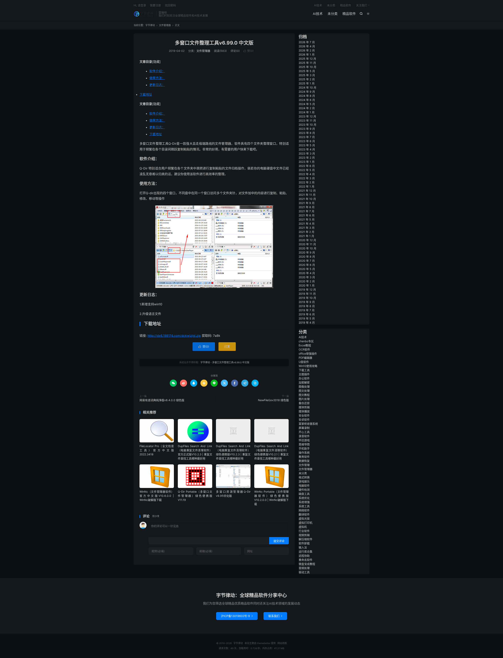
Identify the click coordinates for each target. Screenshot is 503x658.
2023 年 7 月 (307, 137)
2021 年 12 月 (307, 190)
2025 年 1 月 (307, 83)
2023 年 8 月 (307, 133)
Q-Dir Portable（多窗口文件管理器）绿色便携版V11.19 (195, 496)
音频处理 (304, 568)
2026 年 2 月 (307, 50)
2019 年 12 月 (307, 289)
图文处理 (304, 390)
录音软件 (304, 436)
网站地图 (282, 643)
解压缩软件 (305, 539)
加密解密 (304, 382)
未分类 (333, 14)
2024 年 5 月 (307, 104)
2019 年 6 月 (307, 314)
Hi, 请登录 (140, 5)
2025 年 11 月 (307, 62)
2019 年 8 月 (307, 306)
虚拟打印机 (305, 522)
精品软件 (349, 14)
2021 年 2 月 (306, 231)
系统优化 (304, 498)
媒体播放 (304, 411)
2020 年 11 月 (307, 244)
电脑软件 (304, 485)
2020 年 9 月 (307, 252)
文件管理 (304, 465)
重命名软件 (305, 559)
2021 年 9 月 (307, 203)
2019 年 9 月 (307, 302)
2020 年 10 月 (307, 248)
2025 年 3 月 (307, 75)
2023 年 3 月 (307, 153)
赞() (248, 50)
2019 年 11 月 (307, 293)
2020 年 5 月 (307, 269)
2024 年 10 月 (307, 87)
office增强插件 (308, 353)
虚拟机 (303, 526)
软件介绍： (157, 71)
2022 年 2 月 (307, 182)
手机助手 (304, 448)
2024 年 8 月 (307, 95)
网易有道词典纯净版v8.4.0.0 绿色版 (162, 400)
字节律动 (144, 14)
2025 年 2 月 (307, 79)
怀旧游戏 (304, 440)
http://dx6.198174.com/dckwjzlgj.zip (174, 336)
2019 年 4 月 (307, 322)
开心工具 (304, 432)
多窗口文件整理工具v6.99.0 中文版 (214, 43)
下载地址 (146, 94)
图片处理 (304, 399)
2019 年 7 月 (307, 310)
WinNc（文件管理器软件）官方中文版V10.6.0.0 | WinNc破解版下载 (157, 496)
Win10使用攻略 (308, 366)
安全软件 (304, 415)
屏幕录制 (304, 427)
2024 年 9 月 (307, 91)
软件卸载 (304, 543)
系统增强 (304, 502)
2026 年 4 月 (307, 46)
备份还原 (304, 403)
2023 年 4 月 (307, 149)
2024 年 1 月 (307, 112)
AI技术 (318, 14)
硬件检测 (304, 489)
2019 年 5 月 (307, 318)
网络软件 (304, 510)
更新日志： (157, 85)
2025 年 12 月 (307, 58)
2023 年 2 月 (307, 157)
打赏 (227, 346)
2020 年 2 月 (307, 281)
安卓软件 (304, 419)
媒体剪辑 (304, 407)
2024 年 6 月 (307, 100)
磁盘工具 (304, 493)
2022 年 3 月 (307, 178)
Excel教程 (305, 345)
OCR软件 (304, 349)
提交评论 (279, 541)
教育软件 (304, 456)
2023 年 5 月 (307, 145)
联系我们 (275, 616)
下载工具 (304, 370)
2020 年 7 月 (307, 260)
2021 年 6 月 (307, 215)
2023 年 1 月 (307, 161)
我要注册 (155, 5)
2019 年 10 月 (307, 297)
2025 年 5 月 (307, 71)
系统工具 (304, 506)
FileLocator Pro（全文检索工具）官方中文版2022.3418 (157, 450)
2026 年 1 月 (307, 54)
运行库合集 (305, 551)
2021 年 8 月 (307, 207)
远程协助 (304, 555)
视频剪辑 (304, 535)
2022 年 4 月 (307, 174)
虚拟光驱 (304, 518)
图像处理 (304, 386)
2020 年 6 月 (307, 264)
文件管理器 (165, 25)
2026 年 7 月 (307, 42)
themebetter (263, 643)
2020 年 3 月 (307, 277)
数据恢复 (304, 460)
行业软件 (304, 531)
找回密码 (170, 5)
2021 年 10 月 (307, 198)
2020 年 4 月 (307, 273)
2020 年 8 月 (307, 256)
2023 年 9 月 (307, 128)
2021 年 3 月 (307, 227)
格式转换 (304, 477)
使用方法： (157, 78)
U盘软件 (304, 361)
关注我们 (361, 5)
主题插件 (304, 374)
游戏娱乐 (304, 481)
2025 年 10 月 (307, 67)
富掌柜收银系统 (308, 423)
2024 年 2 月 (307, 108)
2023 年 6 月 (307, 141)
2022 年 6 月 (307, 165)
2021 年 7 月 (306, 211)
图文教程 (304, 394)
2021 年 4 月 (307, 223)
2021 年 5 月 (307, 219)
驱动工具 (304, 572)
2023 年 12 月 (307, 116)
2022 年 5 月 (307, 170)
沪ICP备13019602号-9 (237, 616)
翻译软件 (304, 514)
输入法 (303, 547)
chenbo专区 (306, 341)
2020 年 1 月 (307, 285)
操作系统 (304, 452)
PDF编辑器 (305, 357)
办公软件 (304, 378)
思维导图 (304, 444)
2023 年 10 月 (307, 124)
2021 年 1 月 (306, 236)
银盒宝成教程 (307, 564)
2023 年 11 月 (307, 120)
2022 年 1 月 (306, 186)
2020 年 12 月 (307, 240)
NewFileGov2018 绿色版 (273, 400)
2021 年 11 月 (307, 194)
